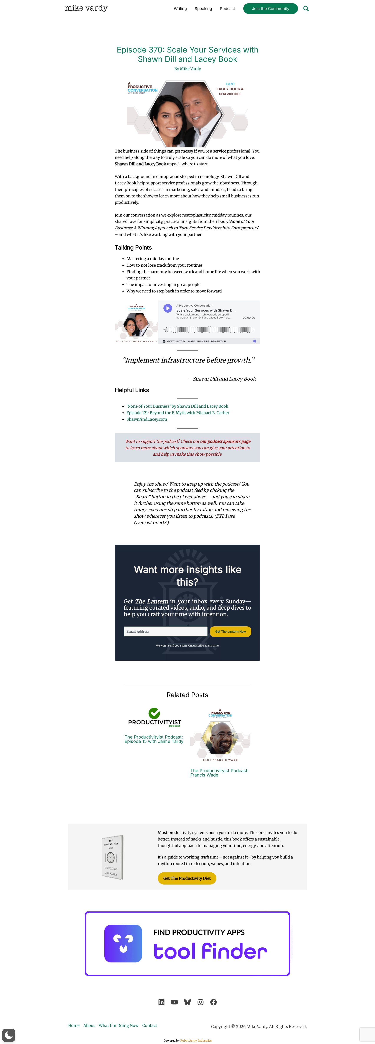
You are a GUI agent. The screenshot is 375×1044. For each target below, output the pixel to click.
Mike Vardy (86, 8)
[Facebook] (213, 1002)
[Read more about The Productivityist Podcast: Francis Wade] (220, 734)
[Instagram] (200, 1002)
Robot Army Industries (196, 1040)
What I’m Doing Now (118, 1025)
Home (73, 1025)
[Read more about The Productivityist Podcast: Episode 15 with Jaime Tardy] (155, 717)
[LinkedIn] (161, 1002)
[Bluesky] (187, 1002)
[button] (270, 8)
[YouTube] (174, 1002)
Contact (149, 1025)
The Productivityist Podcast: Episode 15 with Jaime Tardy (154, 739)
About (89, 1025)
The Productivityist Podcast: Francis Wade (219, 773)
